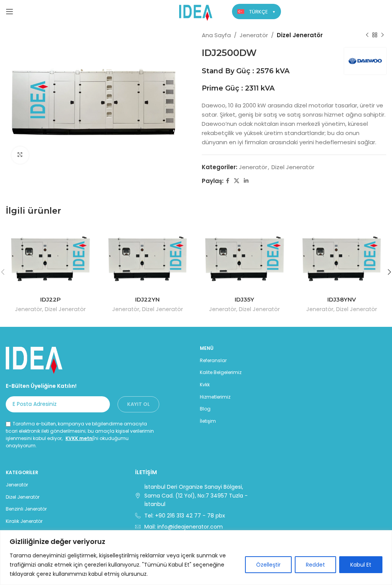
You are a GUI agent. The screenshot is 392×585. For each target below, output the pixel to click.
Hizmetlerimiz (215, 397)
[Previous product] (367, 35)
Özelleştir (268, 565)
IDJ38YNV (341, 299)
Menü (207, 348)
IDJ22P (50, 299)
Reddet (315, 565)
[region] (196, 557)
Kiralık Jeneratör (24, 521)
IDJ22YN (147, 299)
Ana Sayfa (216, 35)
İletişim (208, 421)
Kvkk (205, 384)
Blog (205, 408)
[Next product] (382, 35)
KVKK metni (79, 438)
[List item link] (196, 515)
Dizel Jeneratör (300, 35)
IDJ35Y (244, 299)
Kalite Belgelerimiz (221, 372)
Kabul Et (360, 565)
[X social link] (237, 181)
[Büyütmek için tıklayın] (20, 155)
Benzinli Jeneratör (26, 509)
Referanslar (213, 360)
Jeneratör (254, 35)
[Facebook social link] (228, 181)
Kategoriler (22, 472)
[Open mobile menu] (9, 11)
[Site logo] (196, 11)
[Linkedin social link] (246, 181)
